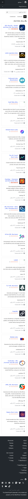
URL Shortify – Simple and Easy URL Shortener (10, 26)
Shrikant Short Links (12, 129)
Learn (25, 453)
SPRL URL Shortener (12, 384)
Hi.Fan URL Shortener (11, 234)
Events (11, 455)
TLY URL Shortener (12, 285)
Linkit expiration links (11, 53)
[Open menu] (2, 2)
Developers (24, 458)
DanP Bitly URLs (13, 102)
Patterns (11, 448)
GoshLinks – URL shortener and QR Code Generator (10, 361)
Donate (10, 458)
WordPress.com (22, 465)
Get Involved (9, 453)
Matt (25, 467)
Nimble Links (14, 337)
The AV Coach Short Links (13, 156)
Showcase (10, 440)
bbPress (24, 470)
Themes (11, 443)
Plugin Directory (23, 6)
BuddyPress (23, 472)
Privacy (25, 448)
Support (24, 455)
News (25, 443)
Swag (11, 460)
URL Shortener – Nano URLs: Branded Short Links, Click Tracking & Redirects (11, 207)
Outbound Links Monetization (13, 79)
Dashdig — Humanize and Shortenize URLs (11, 180)
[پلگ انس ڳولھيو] (7, 12)
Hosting (24, 445)
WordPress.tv (22, 460)
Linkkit (16, 260)
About (25, 440)
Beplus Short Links (12, 412)
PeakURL (15, 311)
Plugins (11, 445)
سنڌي (21, 479)
